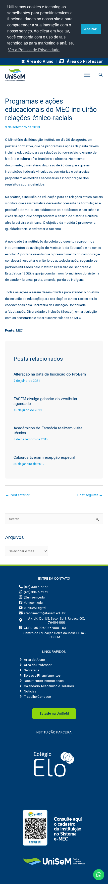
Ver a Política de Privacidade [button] (34, 50)
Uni (54, 713)
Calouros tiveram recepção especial (44, 457)
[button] (100, 75)
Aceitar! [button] (90, 29)
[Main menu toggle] (87, 74)
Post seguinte (89, 495)
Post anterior (18, 495)
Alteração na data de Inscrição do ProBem (50, 374)
